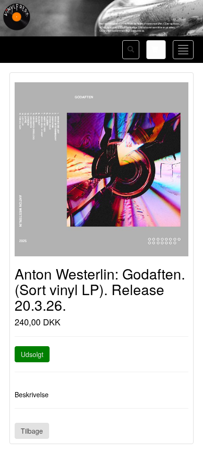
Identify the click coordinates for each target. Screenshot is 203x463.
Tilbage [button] (32, 431)
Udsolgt (32, 354)
